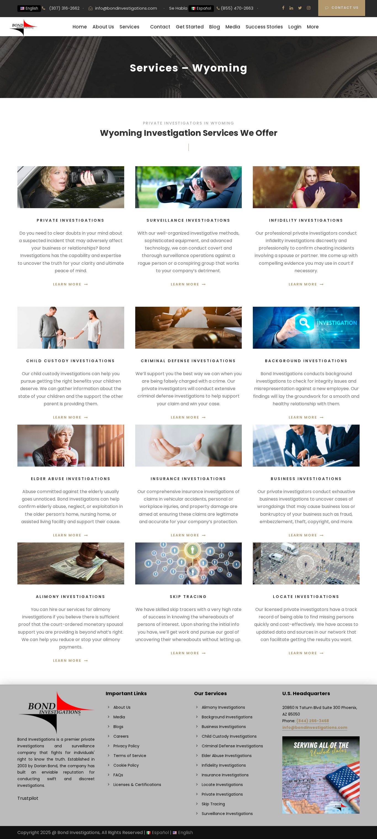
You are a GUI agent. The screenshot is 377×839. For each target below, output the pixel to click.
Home (80, 26)
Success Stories (264, 26)
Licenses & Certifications (137, 784)
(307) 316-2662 (63, 8)
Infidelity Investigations (224, 765)
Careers (121, 736)
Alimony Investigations (223, 707)
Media (232, 26)
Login (294, 26)
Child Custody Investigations (229, 736)
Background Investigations (227, 717)
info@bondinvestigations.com (126, 8)
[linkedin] (291, 8)
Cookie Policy (126, 765)
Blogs (118, 726)
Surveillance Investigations (227, 813)
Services (129, 26)
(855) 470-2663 (236, 8)
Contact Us (345, 7)
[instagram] (308, 8)
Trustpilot (27, 798)
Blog (214, 26)
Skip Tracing (213, 804)
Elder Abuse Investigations (227, 755)
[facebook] (283, 8)
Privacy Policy (126, 746)
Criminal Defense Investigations (232, 746)
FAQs (118, 775)
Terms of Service (129, 755)
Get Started (190, 26)
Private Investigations (222, 794)
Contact (160, 26)
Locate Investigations (222, 784)
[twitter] (300, 8)
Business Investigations (224, 726)
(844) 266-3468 (312, 721)
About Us (103, 26)
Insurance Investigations (225, 775)
